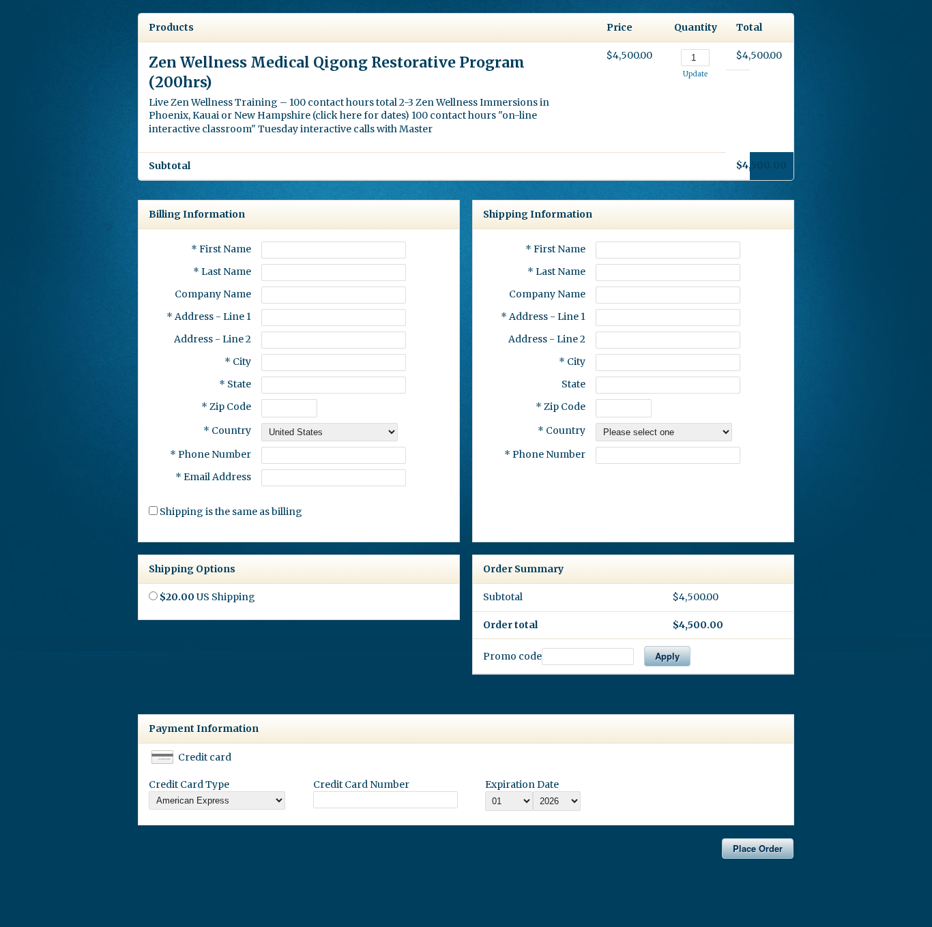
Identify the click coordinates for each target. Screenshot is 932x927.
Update (695, 74)
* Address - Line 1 (208, 316)
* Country (227, 430)
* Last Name (222, 271)
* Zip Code (226, 406)
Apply (667, 655)
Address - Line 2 (212, 339)
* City (237, 361)
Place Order (758, 848)
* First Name (221, 249)
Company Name (213, 294)
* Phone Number (544, 454)
